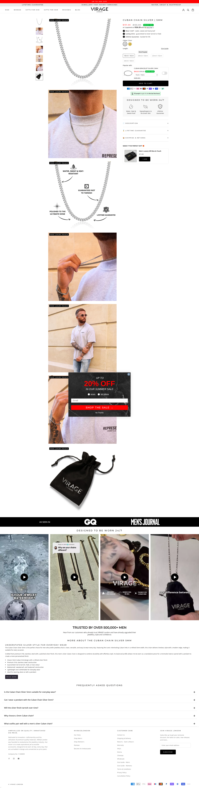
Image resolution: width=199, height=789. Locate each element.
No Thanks (99, 413)
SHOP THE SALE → (99, 407)
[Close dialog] (129, 374)
